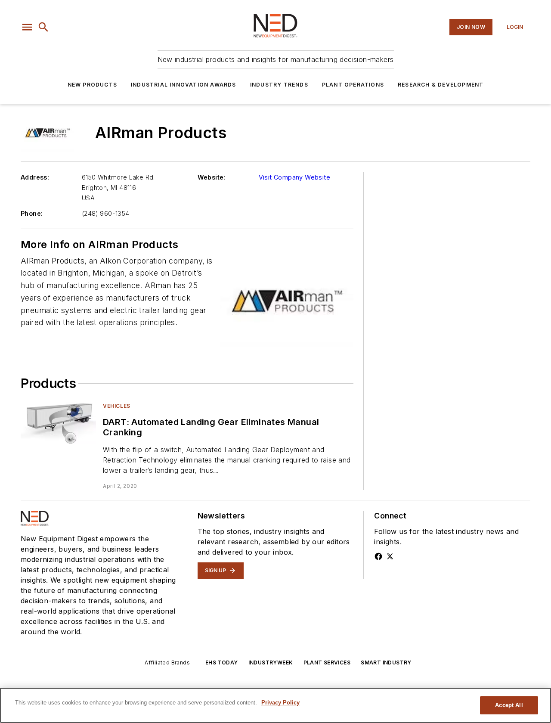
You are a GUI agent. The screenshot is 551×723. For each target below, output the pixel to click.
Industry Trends (279, 84)
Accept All (509, 705)
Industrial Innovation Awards (183, 84)
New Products (92, 84)
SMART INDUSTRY (386, 662)
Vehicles (116, 406)
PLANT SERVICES (327, 662)
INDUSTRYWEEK (270, 662)
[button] (27, 27)
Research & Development (440, 84)
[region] (275, 705)
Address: (35, 177)
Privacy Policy (280, 702)
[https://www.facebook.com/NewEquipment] (378, 556)
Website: (212, 177)
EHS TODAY (221, 662)
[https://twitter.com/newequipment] (390, 556)
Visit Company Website (294, 177)
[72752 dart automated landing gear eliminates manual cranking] (58, 423)
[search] (43, 27)
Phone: (32, 213)
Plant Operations (353, 84)
